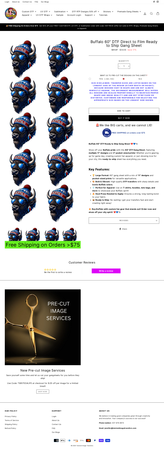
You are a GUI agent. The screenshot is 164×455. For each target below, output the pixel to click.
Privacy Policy (11, 416)
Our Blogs (45, 2)
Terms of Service (12, 420)
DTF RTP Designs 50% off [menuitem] (84, 11)
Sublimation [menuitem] (59, 11)
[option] (82, 27)
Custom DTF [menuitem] (28, 11)
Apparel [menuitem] (25, 15)
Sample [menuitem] (59, 15)
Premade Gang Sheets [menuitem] (128, 11)
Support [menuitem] (89, 15)
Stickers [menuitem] (107, 11)
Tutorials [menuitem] (103, 15)
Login (7, 2)
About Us (16, 2)
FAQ (36, 2)
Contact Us (27, 2)
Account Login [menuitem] (74, 15)
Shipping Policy (11, 424)
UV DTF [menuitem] (44, 11)
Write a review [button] (106, 271)
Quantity (124, 61)
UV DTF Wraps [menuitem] (43, 15)
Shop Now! (42, 391)
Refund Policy (10, 428)
